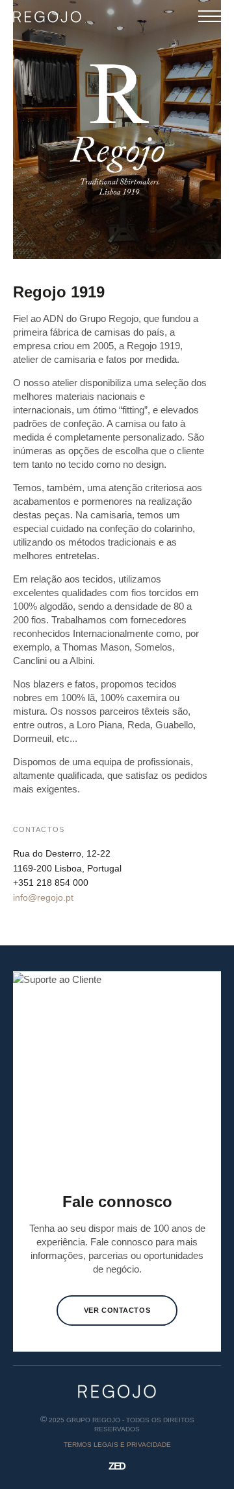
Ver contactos (117, 1310)
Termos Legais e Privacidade (117, 1444)
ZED (117, 1466)
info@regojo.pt (43, 897)
